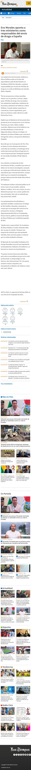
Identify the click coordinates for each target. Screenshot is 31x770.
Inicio (4, 13)
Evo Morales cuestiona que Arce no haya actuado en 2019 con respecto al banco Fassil (18, 354)
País (24, 13)
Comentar (23, 71)
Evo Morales (7, 332)
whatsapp (19, 755)
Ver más (3, 399)
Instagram (21, 755)
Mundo (19, 13)
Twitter (17, 755)
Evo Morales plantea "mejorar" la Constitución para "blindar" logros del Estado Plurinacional (17, 366)
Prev (0, 13)
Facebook (14, 755)
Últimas (12, 13)
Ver (3, 17)
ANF (2, 65)
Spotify (30, 755)
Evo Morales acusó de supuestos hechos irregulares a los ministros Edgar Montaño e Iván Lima (19, 342)
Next (30, 13)
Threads (28, 755)
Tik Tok (25, 755)
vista (2, 496)
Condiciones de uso (5, 767)
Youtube (23, 755)
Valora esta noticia (7, 305)
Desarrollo (8, 17)
